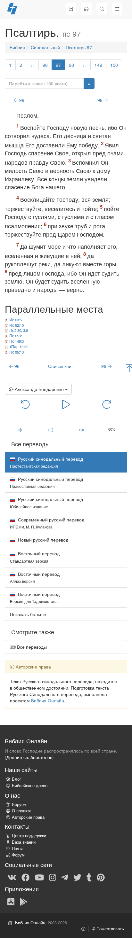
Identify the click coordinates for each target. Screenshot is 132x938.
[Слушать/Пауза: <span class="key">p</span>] (66, 404)
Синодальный (45, 47)
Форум (18, 855)
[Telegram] (64, 877)
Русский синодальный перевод (46, 482)
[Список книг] (71, 9)
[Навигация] (117, 9)
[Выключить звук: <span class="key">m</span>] (81, 429)
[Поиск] (101, 9)
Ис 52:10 (16, 325)
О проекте (21, 811)
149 (98, 65)
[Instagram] (52, 877)
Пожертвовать (109, 929)
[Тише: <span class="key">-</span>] (20, 429)
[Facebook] (25, 877)
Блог (16, 779)
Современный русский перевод (47, 522)
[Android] (24, 901)
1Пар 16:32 (18, 346)
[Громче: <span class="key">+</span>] (51, 429)
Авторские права (28, 817)
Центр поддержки (29, 836)
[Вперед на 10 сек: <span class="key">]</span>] (107, 404)
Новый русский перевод (42, 539)
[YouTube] (39, 877)
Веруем (19, 804)
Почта (17, 848)
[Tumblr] (89, 877)
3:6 (25, 330)
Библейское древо (29, 785)
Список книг (60, 366)
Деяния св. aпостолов (29, 757)
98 (71, 65)
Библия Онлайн (47, 700)
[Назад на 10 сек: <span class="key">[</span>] (25, 404)
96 (45, 65)
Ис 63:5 (15, 319)
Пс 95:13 (16, 352)
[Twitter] (77, 877)
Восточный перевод (35, 556)
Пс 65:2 (15, 335)
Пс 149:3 (16, 341)
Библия (17, 47)
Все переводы (31, 647)
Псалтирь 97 (79, 47)
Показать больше (28, 614)
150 (114, 65)
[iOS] (10, 901)
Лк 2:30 (15, 330)
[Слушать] (86, 9)
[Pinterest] (101, 877)
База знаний (24, 842)
